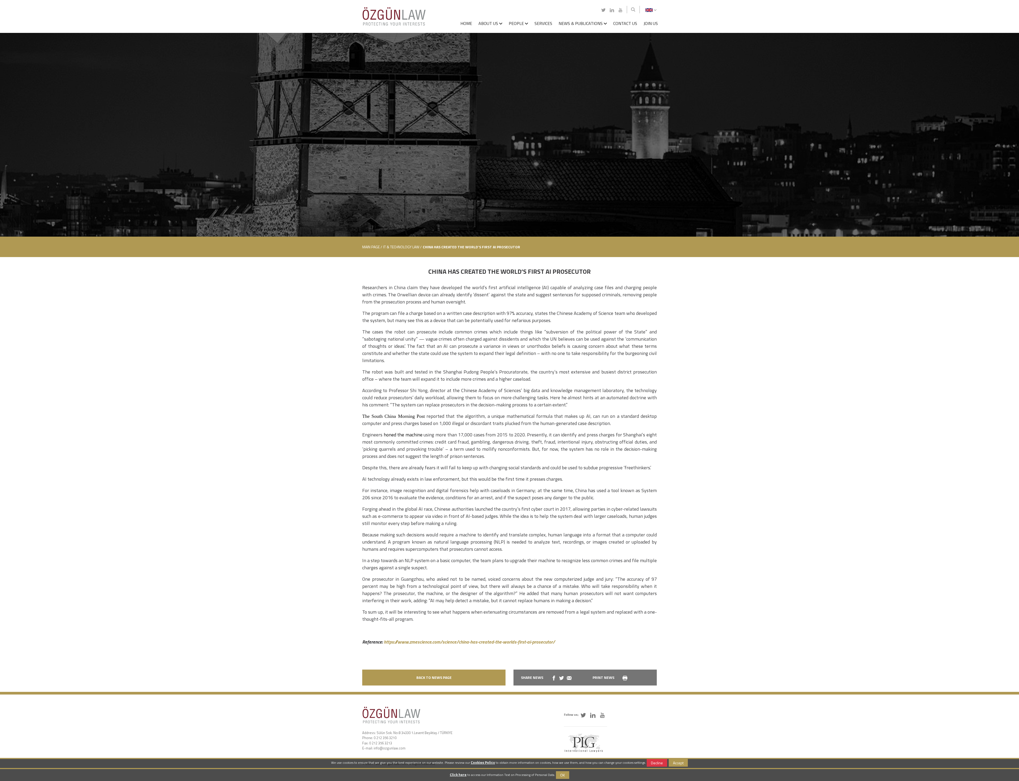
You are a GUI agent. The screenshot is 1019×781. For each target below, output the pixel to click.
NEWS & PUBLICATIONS (581, 23)
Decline (657, 763)
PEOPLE (517, 23)
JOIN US (651, 23)
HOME (466, 23)
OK (562, 775)
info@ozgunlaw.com (389, 748)
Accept (678, 763)
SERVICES (543, 23)
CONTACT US (625, 23)
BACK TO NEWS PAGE (434, 677)
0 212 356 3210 (385, 737)
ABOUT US (488, 23)
